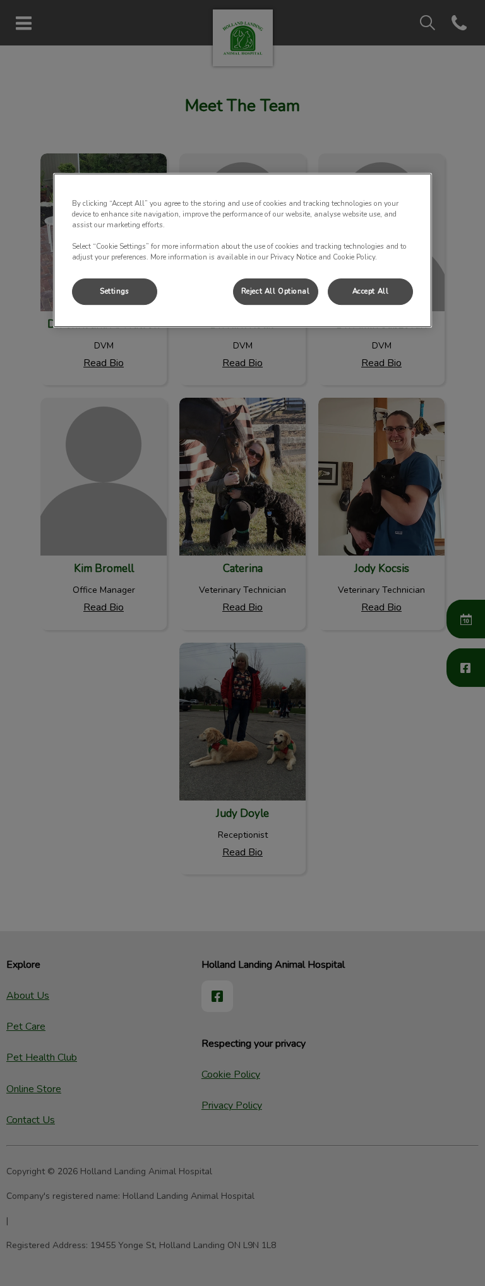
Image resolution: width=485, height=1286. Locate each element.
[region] (242, 250)
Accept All (370, 291)
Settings (114, 291)
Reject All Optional (275, 291)
